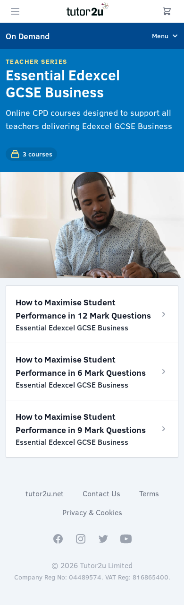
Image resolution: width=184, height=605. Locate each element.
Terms (149, 493)
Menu (160, 35)
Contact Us (101, 493)
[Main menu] (15, 11)
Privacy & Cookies (92, 512)
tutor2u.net (44, 493)
